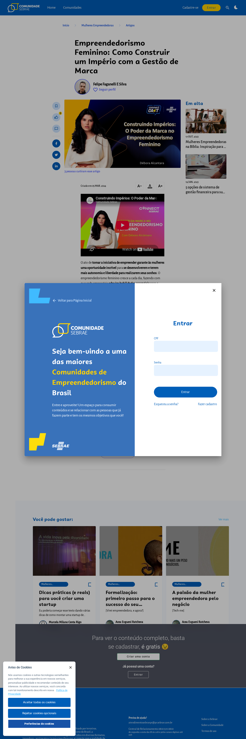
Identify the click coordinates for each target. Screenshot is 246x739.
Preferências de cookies (39, 723)
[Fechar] (70, 667)
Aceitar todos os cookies (39, 702)
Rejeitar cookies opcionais (39, 713)
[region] (39, 699)
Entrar (185, 392)
